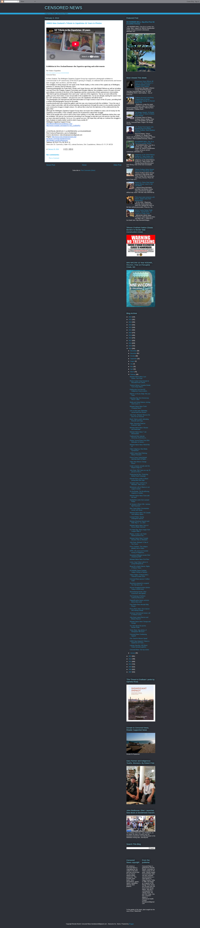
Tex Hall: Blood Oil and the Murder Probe (138, 626)
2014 (130, 348)
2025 (130, 319)
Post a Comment (54, 158)
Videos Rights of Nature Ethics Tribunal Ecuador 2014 (139, 575)
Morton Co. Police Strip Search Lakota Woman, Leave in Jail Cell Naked (144, 184)
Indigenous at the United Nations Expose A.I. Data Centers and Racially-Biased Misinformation (145, 156)
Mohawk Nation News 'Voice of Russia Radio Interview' (139, 526)
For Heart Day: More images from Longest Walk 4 (140, 530)
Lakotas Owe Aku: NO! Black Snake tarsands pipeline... (139, 646)
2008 (130, 669)
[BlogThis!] (66, 149)
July (131, 364)
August (132, 361)
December (133, 351)
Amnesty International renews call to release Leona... (140, 613)
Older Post (117, 165)
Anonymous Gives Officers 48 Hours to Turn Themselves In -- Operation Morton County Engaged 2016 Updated (144, 84)
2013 (130, 656)
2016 (130, 343)
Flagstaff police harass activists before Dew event (139, 601)
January (133, 653)
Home (84, 165)
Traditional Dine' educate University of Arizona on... (138, 437)
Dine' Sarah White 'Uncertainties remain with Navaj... (139, 509)
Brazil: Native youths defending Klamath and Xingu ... (139, 420)
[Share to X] (68, 149)
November (133, 353)
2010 (130, 664)
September (133, 358)
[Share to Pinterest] (72, 149)
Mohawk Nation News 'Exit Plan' (139, 559)
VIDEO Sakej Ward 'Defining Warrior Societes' (138, 454)
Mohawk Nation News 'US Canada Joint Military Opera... (140, 513)
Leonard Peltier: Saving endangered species (137, 517)
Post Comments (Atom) (88, 170)
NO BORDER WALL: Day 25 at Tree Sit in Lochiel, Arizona (144, 142)
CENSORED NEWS (63, 7)
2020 (130, 332)
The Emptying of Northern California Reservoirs (137, 596)
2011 (130, 661)
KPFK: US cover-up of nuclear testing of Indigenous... (139, 551)
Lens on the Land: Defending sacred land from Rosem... (138, 411)
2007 (130, 672)
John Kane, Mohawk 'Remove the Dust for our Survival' (140, 415)
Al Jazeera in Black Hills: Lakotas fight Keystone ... (140, 505)
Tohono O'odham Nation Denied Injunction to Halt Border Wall (144, 170)
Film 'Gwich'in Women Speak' (139, 638)
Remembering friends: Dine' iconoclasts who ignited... (138, 592)
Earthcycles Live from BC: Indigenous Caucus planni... (139, 390)
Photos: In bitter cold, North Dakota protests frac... (138, 534)
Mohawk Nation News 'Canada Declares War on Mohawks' (139, 539)
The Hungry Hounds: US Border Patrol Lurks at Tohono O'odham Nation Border (144, 114)
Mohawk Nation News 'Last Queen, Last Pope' (138, 377)
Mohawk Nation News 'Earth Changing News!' (138, 407)
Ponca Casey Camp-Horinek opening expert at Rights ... (139, 458)
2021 (130, 330)
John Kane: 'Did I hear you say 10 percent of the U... (140, 471)
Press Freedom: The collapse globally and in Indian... (139, 547)
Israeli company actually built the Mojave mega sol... (140, 466)
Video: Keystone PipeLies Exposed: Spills (137, 424)
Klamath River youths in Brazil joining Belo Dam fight (139, 479)
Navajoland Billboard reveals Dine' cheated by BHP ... (140, 556)
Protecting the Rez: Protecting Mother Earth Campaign (139, 475)
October (133, 356)
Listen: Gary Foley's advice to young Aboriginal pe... (139, 563)
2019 (130, 335)
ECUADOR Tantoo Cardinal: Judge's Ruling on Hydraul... (139, 571)
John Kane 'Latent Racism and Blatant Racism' (139, 618)
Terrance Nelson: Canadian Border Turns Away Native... (140, 386)
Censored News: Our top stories (139, 649)
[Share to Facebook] (70, 149)
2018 (130, 338)
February (133, 374)
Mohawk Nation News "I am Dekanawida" (138, 432)
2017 (130, 340)
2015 (130, 346)
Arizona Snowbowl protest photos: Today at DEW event (140, 588)
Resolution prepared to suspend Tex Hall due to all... (139, 584)
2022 (130, 327)
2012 (130, 659)
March (132, 372)
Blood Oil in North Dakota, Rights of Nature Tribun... (140, 567)
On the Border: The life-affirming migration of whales (139, 492)
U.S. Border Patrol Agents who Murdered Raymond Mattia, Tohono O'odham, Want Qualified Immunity (145, 129)
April (131, 369)
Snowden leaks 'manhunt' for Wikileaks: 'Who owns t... (138, 483)
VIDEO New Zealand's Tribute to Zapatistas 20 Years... (139, 642)
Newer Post (50, 165)
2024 (130, 322)
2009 (130, 667)
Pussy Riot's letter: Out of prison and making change (139, 609)
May (131, 366)
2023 (130, 325)
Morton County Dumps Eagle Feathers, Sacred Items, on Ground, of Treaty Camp (143, 211)
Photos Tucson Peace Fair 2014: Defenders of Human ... (140, 441)
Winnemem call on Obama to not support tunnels (140, 488)
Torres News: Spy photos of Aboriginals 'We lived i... (138, 631)
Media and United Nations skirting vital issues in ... (140, 403)
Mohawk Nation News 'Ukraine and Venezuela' (139, 428)
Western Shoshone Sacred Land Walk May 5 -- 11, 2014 (139, 522)
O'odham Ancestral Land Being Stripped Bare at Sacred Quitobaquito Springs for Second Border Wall (145, 100)
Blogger (131, 924)
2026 (130, 317)
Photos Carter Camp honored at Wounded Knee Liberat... (139, 381)
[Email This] (64, 149)
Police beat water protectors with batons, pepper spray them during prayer (145, 198)
